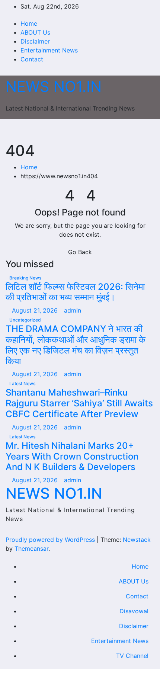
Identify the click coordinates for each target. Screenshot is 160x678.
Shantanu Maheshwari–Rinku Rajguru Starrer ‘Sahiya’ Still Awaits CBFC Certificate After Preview (79, 403)
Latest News (22, 383)
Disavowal (133, 611)
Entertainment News (49, 50)
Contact (31, 59)
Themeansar (31, 548)
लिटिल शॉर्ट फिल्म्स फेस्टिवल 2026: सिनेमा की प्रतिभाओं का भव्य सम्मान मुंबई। (75, 292)
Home (28, 23)
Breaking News (25, 278)
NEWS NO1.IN (54, 86)
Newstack (137, 539)
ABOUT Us (35, 32)
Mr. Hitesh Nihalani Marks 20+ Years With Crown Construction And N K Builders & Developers (72, 456)
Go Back (80, 252)
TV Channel (132, 655)
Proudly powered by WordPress (51, 539)
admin (72, 310)
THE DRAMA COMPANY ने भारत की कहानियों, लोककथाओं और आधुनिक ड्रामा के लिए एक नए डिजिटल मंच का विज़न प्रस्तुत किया (75, 344)
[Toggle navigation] (77, 130)
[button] (133, 130)
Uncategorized (25, 320)
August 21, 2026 (36, 310)
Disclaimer (35, 41)
